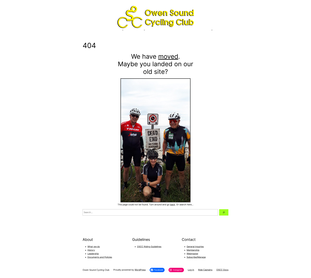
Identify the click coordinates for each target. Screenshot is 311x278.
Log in (191, 270)
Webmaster (192, 253)
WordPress (140, 270)
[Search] (223, 212)
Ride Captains (205, 270)
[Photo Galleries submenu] (212, 30)
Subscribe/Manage (196, 257)
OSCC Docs (222, 270)
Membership (193, 250)
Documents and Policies (99, 257)
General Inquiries (195, 246)
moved (168, 56)
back (172, 204)
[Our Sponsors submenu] (122, 30)
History (91, 250)
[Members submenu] (144, 30)
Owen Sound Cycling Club (96, 270)
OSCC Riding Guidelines (149, 246)
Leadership (93, 253)
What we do (93, 246)
